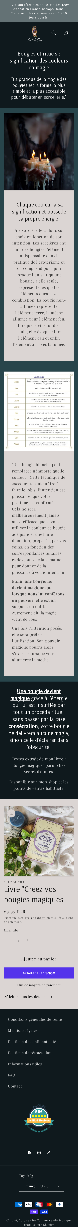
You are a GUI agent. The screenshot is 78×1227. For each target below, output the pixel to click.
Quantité (11, 930)
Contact (15, 1085)
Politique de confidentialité (32, 1041)
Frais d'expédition (37, 917)
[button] (10, 33)
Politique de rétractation (30, 1052)
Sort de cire (27, 1220)
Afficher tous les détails (25, 996)
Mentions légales (22, 1030)
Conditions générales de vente (35, 1019)
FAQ (11, 1074)
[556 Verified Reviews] (39, 1134)
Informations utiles (25, 1063)
